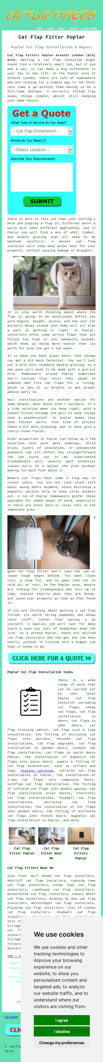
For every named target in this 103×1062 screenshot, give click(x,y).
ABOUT (61, 28)
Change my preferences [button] (61, 1042)
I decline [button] (62, 1031)
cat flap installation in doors (77, 716)
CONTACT (74, 28)
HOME (40, 28)
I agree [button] (61, 1020)
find (22, 876)
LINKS (50, 28)
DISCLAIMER (90, 28)
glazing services (37, 770)
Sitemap (11, 1017)
